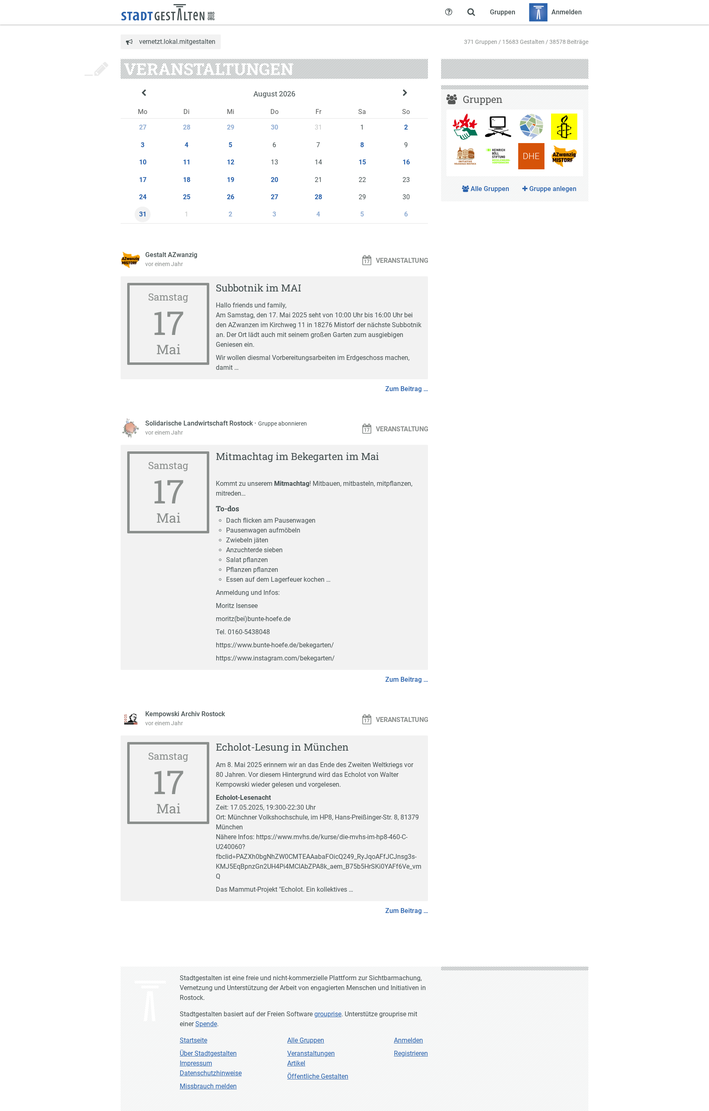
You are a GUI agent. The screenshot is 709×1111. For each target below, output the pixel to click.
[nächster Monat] (405, 94)
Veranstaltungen (311, 1053)
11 (186, 162)
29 (230, 127)
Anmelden (408, 1040)
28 (186, 127)
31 (142, 214)
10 (142, 162)
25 (186, 197)
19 (230, 180)
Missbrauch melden (208, 1086)
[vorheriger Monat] (144, 94)
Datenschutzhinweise (211, 1073)
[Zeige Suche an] (471, 12)
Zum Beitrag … (406, 389)
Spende (206, 1024)
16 (406, 162)
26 (230, 197)
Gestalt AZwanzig (171, 255)
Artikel (296, 1063)
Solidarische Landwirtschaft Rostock (199, 423)
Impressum (196, 1063)
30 (274, 127)
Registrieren (411, 1053)
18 (186, 180)
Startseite (193, 1040)
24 (142, 197)
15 (362, 162)
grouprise (327, 1014)
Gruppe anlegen (552, 189)
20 (274, 180)
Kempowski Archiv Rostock (185, 714)
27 (142, 127)
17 (142, 180)
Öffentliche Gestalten (317, 1076)
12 (230, 162)
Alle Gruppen (489, 189)
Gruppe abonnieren (282, 423)
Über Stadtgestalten (208, 1053)
